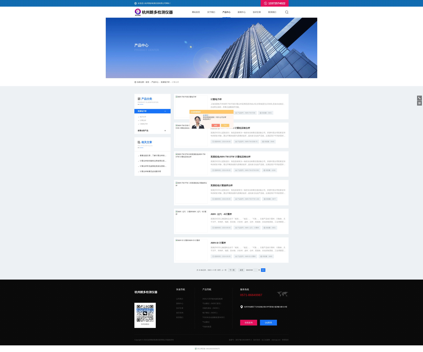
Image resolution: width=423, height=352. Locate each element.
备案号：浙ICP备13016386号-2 (240, 340)
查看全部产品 (143, 131)
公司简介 (179, 299)
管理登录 (285, 340)
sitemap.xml (276, 340)
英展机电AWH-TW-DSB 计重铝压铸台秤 (230, 128)
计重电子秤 (216, 99)
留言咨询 (179, 313)
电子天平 (143, 117)
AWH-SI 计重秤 (218, 243)
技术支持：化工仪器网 (261, 340)
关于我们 (211, 12)
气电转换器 (206, 327)
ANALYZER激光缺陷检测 (212, 299)
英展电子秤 (165, 82)
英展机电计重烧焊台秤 (222, 185)
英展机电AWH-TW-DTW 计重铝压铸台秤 (230, 156)
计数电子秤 (144, 124)
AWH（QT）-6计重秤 (221, 214)
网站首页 (196, 12)
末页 (241, 270)
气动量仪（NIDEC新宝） (212, 303)
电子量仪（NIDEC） (210, 313)
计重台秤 (143, 120)
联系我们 (272, 12)
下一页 (232, 270)
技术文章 (257, 12)
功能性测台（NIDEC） (211, 308)
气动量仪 (206, 322)
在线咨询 (249, 323)
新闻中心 (242, 12)
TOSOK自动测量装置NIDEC (213, 317)
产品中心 (226, 12)
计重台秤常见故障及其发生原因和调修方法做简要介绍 (153, 166)
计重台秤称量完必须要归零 (150, 171)
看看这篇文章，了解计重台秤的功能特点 (153, 155)
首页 (147, 82)
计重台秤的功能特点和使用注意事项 (153, 161)
